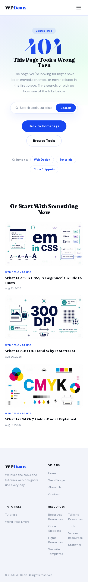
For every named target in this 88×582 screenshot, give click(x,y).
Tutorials (66, 159)
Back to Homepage (44, 126)
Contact (54, 494)
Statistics (75, 545)
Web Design (42, 159)
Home (52, 473)
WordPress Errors (17, 522)
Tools (72, 526)
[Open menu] (79, 7)
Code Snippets (44, 169)
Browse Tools (44, 141)
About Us (54, 487)
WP (15, 8)
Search (65, 108)
